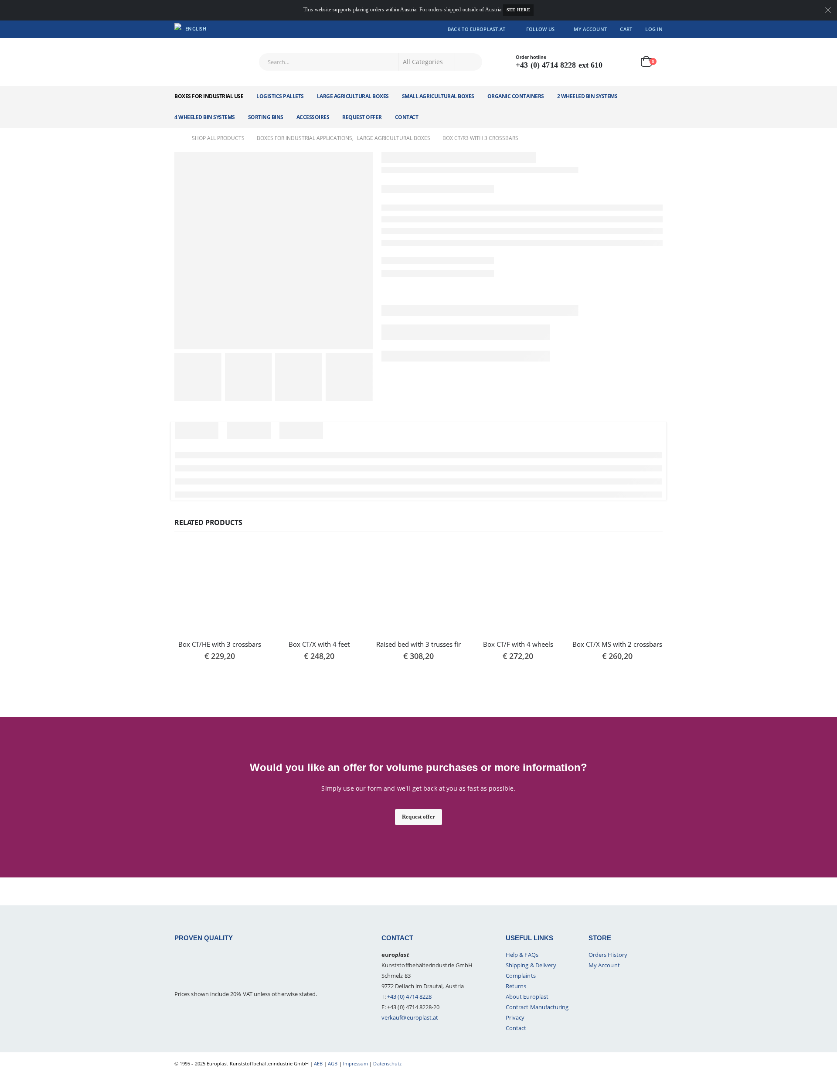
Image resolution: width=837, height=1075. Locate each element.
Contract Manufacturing (537, 1007)
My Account (604, 965)
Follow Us (540, 29)
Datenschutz (387, 1063)
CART (626, 29)
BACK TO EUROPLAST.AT (477, 29)
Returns (516, 986)
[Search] (468, 62)
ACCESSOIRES (313, 117)
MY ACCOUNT (590, 29)
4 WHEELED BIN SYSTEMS (204, 117)
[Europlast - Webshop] (204, 62)
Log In (654, 29)
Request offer (418, 817)
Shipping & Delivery (531, 965)
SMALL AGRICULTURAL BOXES (438, 96)
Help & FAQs (522, 955)
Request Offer (362, 117)
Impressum (355, 1063)
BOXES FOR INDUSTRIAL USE (208, 96)
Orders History (608, 955)
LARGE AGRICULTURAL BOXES (353, 96)
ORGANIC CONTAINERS (515, 96)
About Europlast (527, 996)
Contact (406, 117)
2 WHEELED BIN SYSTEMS (587, 96)
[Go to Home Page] (177, 138)
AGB (332, 1063)
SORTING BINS (265, 117)
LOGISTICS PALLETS (280, 96)
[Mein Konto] (622, 62)
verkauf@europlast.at (409, 1017)
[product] (219, 588)
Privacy (515, 1017)
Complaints (521, 975)
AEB (318, 1063)
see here (518, 9)
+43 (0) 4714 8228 (409, 996)
